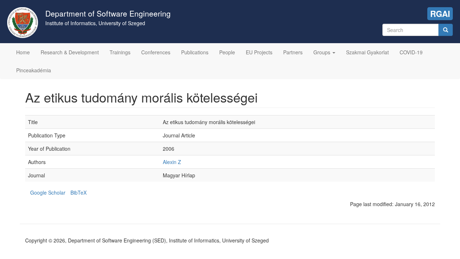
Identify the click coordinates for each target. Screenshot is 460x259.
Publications (194, 52)
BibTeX (78, 192)
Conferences (155, 52)
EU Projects (259, 52)
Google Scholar (47, 192)
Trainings (120, 52)
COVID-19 (411, 52)
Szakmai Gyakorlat (367, 52)
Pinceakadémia (33, 70)
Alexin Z (172, 161)
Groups (322, 52)
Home (23, 52)
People (227, 52)
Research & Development (70, 52)
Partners (293, 52)
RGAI (440, 13)
